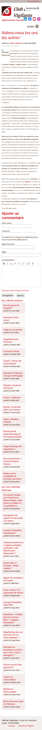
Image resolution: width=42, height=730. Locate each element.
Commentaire (8, 260)
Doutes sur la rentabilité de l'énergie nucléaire (12, 476)
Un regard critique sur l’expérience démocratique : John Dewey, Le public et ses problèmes (12, 500)
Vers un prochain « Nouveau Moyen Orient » (12, 461)
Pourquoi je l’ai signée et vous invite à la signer (13, 518)
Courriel (5, 231)
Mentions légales (26, 726)
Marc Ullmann (16, 43)
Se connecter (33, 1)
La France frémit (11, 351)
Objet (4, 252)
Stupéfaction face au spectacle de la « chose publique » (13, 635)
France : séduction (12, 397)
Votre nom (6, 223)
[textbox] (21, 276)
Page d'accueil (8, 244)
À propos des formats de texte (15, 290)
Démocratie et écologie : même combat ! (11, 565)
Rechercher (31, 8)
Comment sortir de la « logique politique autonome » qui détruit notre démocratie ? (13, 547)
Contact (11, 726)
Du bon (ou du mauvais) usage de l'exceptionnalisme (12, 434)
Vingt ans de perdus (12, 330)
